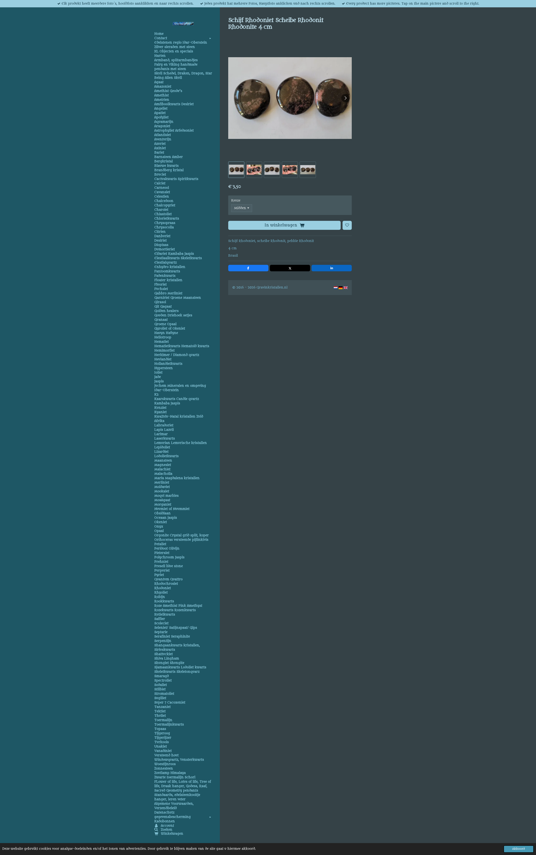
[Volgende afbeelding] (345, 98)
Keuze (235, 200)
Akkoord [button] (518, 849)
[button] (236, 170)
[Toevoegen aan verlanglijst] (347, 225)
